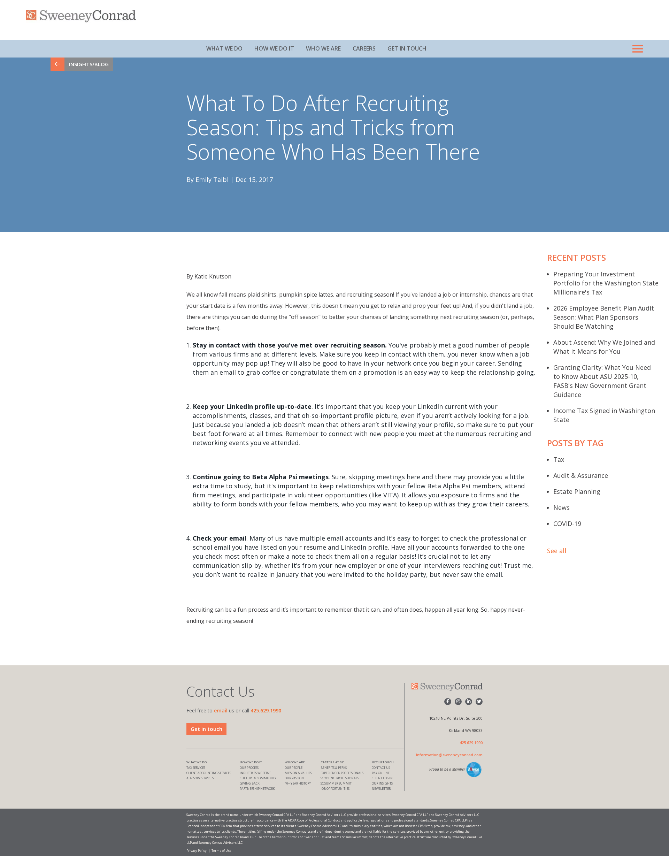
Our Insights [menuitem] (382, 783)
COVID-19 (567, 523)
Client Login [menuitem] (382, 778)
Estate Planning (576, 491)
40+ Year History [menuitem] (298, 783)
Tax (558, 459)
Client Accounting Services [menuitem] (208, 773)
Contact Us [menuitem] (381, 767)
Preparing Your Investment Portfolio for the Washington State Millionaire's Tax (606, 283)
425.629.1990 (266, 710)
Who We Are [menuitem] (323, 48)
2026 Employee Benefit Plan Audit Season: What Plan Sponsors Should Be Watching (603, 317)
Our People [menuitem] (293, 767)
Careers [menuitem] (364, 48)
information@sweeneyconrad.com (449, 754)
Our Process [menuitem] (249, 767)
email (221, 710)
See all (556, 551)
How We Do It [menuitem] (274, 48)
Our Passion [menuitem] (294, 778)
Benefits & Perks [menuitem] (334, 767)
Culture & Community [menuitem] (258, 778)
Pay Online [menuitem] (381, 773)
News (561, 507)
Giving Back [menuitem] (250, 783)
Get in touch (206, 728)
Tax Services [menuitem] (195, 767)
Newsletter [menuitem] (381, 788)
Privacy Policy (196, 850)
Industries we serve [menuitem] (255, 773)
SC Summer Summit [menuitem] (336, 783)
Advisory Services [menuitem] (200, 778)
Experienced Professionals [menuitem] (342, 773)
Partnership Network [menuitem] (257, 788)
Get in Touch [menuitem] (406, 48)
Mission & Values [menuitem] (298, 773)
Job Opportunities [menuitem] (335, 788)
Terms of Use (221, 850)
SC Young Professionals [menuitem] (340, 778)
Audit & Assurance (580, 475)
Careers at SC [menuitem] (332, 762)
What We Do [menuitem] (224, 48)
